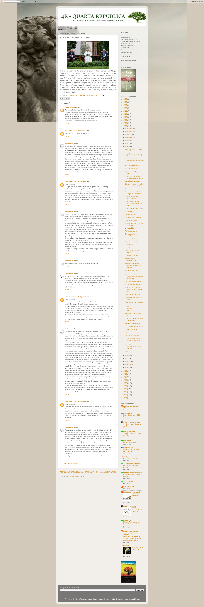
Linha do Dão (129, 228)
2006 (125, 392)
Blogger (136, 599)
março (127, 361)
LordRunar (116, 599)
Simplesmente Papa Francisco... (131, 271)
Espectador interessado (132, 492)
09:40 (67, 420)
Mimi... (127, 351)
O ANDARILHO (128, 487)
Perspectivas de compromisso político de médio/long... (134, 276)
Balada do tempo (130, 214)
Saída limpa (129, 245)
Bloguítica (127, 520)
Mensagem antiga (107, 472)
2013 (125, 371)
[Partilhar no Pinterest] (69, 98)
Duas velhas (129, 189)
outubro (128, 134)
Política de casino (131, 231)
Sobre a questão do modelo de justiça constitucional (134, 185)
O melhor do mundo (131, 255)
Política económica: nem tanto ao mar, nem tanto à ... (134, 160)
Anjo (126, 332)
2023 (125, 99)
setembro (128, 137)
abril (127, 358)
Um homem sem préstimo (133, 281)
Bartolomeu (69, 143)
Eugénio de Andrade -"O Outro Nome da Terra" (133, 197)
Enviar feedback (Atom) (76, 477)
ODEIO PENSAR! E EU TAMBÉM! (137, 510)
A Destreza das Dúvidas (131, 422)
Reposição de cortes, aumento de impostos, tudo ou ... (133, 265)
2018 (125, 114)
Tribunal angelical (131, 242)
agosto (127, 140)
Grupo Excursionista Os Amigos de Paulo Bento (133, 193)
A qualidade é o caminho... (134, 217)
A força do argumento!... (133, 335)
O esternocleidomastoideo (134, 326)
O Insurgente (128, 447)
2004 (125, 398)
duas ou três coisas (130, 406)
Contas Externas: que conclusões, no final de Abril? (133, 203)
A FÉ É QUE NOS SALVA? (132, 458)
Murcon (126, 545)
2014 (125, 126)
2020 (125, 108)
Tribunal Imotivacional (132, 323)
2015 (125, 123)
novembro (128, 131)
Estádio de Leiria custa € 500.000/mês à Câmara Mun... (133, 308)
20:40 (67, 175)
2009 (125, 383)
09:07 (67, 395)
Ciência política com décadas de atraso (132, 235)
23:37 (67, 322)
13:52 (67, 254)
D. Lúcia (127, 248)
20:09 (67, 136)
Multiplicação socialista (132, 181)
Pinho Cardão (70, 107)
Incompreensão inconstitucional (131, 259)
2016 (125, 120)
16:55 (67, 459)
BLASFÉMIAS (128, 413)
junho (127, 146)
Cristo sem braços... (131, 220)
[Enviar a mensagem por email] (61, 98)
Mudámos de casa (129, 442)
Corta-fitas (127, 440)
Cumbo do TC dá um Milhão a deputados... (134, 319)
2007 (125, 389)
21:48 (67, 290)
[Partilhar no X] (65, 98)
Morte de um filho (131, 168)
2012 (125, 374)
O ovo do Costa (130, 239)
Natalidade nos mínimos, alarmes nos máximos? (133, 155)
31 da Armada (128, 481)
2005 (125, 395)
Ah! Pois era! (127, 408)
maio (127, 355)
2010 (125, 380)
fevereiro (128, 364)
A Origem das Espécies (131, 463)
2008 (125, 386)
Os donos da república (132, 294)
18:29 (67, 123)
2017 (125, 117)
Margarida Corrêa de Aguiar (75, 130)
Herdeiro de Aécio (129, 506)
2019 (125, 111)
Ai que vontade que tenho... (134, 284)
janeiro (127, 367)
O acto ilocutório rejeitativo (134, 208)
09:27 (67, 204)
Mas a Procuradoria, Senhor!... (132, 172)
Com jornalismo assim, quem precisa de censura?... (131, 533)
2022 (125, 102)
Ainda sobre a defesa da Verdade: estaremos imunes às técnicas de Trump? (132, 538)
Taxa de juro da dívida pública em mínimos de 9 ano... (134, 289)
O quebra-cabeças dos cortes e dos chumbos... (134, 177)
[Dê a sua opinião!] (63, 98)
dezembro (128, 128)
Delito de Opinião (129, 431)
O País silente (129, 211)
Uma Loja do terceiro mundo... (132, 251)
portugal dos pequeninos (132, 472)
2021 (125, 105)
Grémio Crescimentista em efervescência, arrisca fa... (134, 340)
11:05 (67, 266)
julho (127, 143)
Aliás (125, 456)
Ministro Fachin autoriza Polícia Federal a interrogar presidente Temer (132, 524)
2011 (125, 377)
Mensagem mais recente (71, 472)
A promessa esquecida (132, 165)
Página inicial (91, 472)
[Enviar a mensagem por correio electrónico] (103, 95)
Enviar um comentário (70, 463)
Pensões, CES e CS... (132, 329)
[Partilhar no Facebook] (67, 98)
